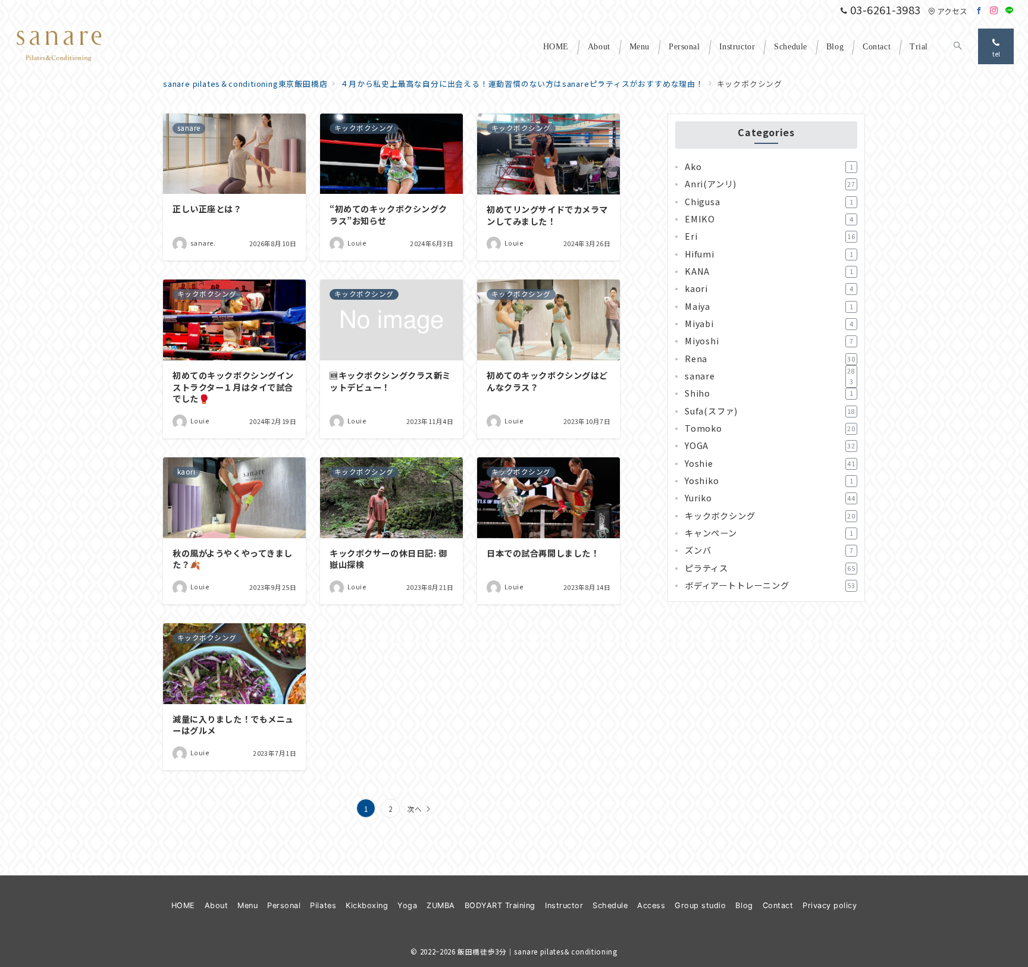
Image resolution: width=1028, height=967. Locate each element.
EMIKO (769, 219)
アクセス (952, 11)
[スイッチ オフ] (958, 46)
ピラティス (770, 568)
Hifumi (769, 254)
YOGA (770, 446)
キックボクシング (770, 516)
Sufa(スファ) (770, 411)
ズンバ (769, 551)
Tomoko (770, 428)
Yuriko (770, 498)
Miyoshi (769, 341)
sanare (770, 376)
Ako (769, 166)
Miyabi (769, 323)
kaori (769, 289)
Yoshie (770, 463)
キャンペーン (769, 533)
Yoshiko (769, 480)
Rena (770, 359)
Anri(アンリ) (770, 184)
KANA (769, 271)
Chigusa (769, 202)
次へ (414, 809)
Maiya (769, 306)
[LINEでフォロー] (1009, 10)
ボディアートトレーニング (770, 585)
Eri (770, 237)
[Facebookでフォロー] (979, 10)
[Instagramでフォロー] (994, 10)
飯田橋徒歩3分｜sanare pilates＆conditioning (537, 951)
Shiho (769, 394)
